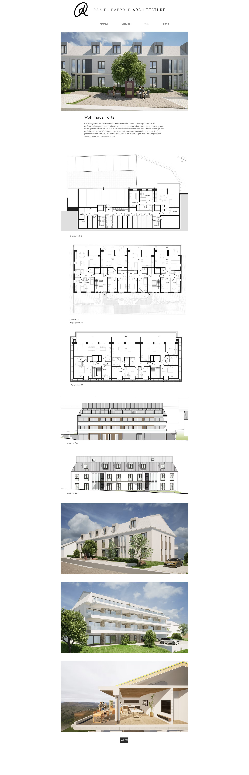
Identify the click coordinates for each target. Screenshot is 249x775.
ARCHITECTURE (149, 10)
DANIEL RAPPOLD (113, 10)
